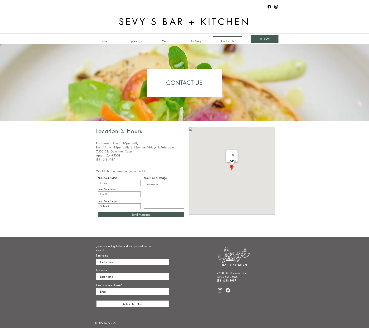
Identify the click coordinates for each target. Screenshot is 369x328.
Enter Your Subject (108, 201)
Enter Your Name (107, 177)
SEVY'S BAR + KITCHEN (184, 22)
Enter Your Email (107, 189)
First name (102, 255)
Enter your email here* (109, 285)
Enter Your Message (155, 177)
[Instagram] (276, 6)
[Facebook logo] (269, 6)
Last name (101, 270)
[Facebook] (228, 290)
